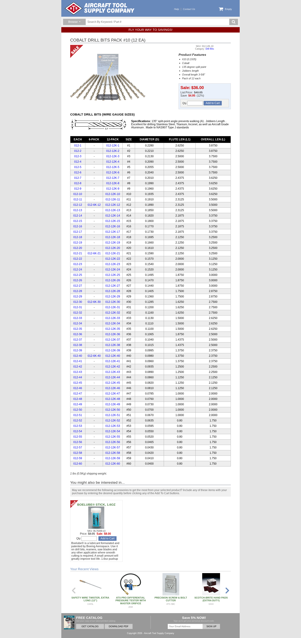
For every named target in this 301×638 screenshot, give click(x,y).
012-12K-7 (112, 177)
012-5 (77, 167)
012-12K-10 (112, 194)
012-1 (77, 145)
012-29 (77, 296)
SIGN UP (211, 626)
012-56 (77, 442)
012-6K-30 (94, 301)
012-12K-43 (112, 371)
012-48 (77, 398)
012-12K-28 (112, 291)
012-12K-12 (112, 204)
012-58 (77, 452)
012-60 (77, 463)
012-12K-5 (112, 167)
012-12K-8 (112, 183)
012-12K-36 (112, 334)
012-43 (77, 371)
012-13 (77, 210)
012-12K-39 (112, 350)
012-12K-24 (112, 269)
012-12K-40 (112, 355)
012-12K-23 (112, 264)
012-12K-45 (112, 382)
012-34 (77, 323)
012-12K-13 (112, 210)
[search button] (233, 22)
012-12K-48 (112, 398)
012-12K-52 (112, 420)
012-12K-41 (112, 361)
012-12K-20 (112, 247)
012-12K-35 (112, 328)
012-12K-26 (112, 280)
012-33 (77, 318)
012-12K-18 (112, 237)
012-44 (77, 377)
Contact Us (189, 9)
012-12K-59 (112, 458)
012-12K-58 (112, 452)
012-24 (77, 269)
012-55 (77, 436)
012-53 (77, 425)
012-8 (77, 183)
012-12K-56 (112, 442)
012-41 (77, 361)
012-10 (77, 194)
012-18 (77, 237)
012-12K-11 (113, 199)
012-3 (77, 156)
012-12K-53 (112, 425)
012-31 (77, 307)
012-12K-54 (112, 431)
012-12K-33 (112, 318)
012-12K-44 (112, 377)
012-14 (77, 215)
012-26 (77, 280)
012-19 (77, 242)
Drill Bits (210, 48)
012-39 (77, 350)
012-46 (77, 388)
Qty (184, 103)
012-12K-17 (112, 231)
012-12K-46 (112, 388)
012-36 (77, 334)
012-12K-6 (112, 172)
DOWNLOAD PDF (119, 626)
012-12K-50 (112, 409)
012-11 (78, 199)
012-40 (77, 355)
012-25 (77, 274)
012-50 (77, 409)
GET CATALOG (90, 626)
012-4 (77, 161)
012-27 (77, 285)
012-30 (77, 301)
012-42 (77, 366)
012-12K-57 (112, 447)
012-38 (77, 345)
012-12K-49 (112, 404)
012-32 (77, 312)
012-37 (77, 339)
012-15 (77, 221)
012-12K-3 (112, 156)
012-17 (77, 231)
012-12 (77, 204)
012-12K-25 (112, 274)
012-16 (77, 226)
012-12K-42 (112, 366)
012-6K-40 (94, 355)
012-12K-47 (112, 393)
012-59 (77, 458)
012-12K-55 (112, 436)
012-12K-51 (112, 415)
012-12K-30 (112, 301)
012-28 (77, 291)
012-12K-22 (112, 258)
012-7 (77, 177)
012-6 (77, 172)
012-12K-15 (112, 221)
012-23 (77, 264)
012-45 (77, 382)
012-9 (77, 188)
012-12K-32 (112, 312)
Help (176, 9)
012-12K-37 (112, 339)
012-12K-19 (112, 242)
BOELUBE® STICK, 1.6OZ (96, 504)
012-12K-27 (112, 285)
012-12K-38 (112, 345)
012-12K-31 (112, 307)
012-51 (77, 415)
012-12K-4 (112, 161)
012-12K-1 (112, 145)
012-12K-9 (112, 188)
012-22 (77, 258)
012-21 (77, 253)
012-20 (77, 247)
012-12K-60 (112, 463)
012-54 (77, 431)
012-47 (77, 393)
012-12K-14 (112, 215)
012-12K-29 (112, 296)
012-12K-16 (112, 226)
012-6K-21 (94, 253)
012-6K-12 (94, 204)
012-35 (77, 328)
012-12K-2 (112, 150)
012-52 (77, 420)
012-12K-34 (112, 323)
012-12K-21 (112, 253)
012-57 (77, 447)
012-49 (77, 404)
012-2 (77, 150)
